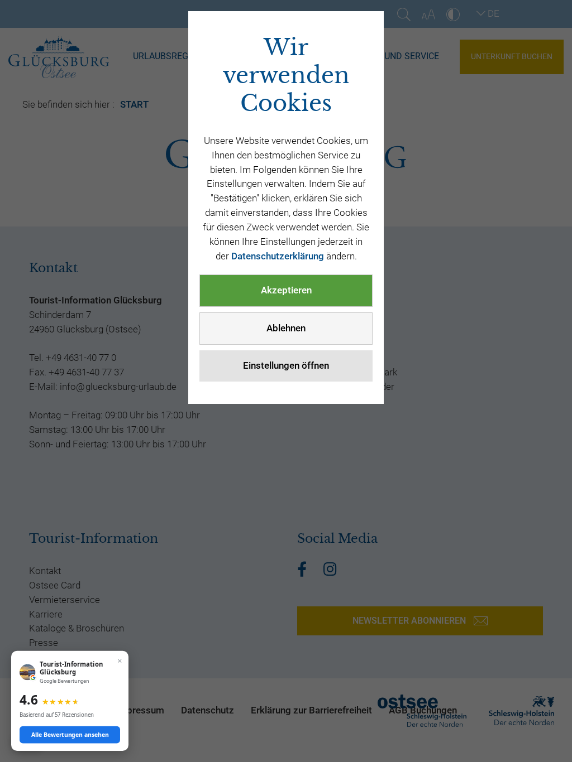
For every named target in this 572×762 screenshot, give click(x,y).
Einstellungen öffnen (286, 365)
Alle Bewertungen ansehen (70, 735)
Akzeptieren (286, 290)
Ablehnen (286, 328)
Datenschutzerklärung (277, 256)
